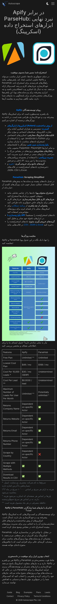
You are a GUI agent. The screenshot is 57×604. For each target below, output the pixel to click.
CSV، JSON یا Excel (33, 224)
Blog (18, 592)
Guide (9, 592)
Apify (19, 110)
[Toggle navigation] (53, 3)
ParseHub (18, 177)
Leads (47, 592)
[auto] (48, 3)
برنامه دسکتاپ (18, 205)
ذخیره (11, 163)
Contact (10, 596)
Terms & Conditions (42, 596)
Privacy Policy (23, 596)
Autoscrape (14, 3)
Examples (28, 592)
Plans (38, 592)
